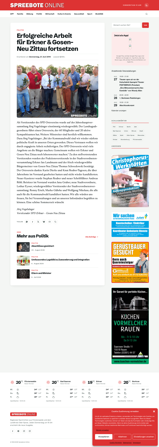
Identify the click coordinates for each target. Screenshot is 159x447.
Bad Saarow (117, 131)
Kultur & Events (64, 14)
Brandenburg (125, 139)
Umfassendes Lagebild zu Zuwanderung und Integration (60, 259)
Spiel (121, 135)
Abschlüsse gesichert (42, 246)
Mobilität (99, 14)
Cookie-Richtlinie (116, 443)
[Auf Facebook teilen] (32, 221)
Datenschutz (127, 443)
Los (145, 25)
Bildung (29, 14)
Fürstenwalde (137, 139)
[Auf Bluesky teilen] (44, 221)
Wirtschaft (49, 14)
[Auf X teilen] (38, 221)
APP (12, 14)
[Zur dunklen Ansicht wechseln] (146, 5)
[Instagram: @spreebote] (24, 431)
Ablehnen (122, 436)
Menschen (141, 135)
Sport (89, 14)
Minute (134, 131)
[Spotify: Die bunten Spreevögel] (18, 431)
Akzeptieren (103, 436)
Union (126, 131)
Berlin (129, 127)
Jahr (135, 127)
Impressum (137, 443)
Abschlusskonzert (126, 105)
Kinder (115, 139)
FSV (114, 127)
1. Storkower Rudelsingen (129, 98)
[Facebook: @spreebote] (12, 431)
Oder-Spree (130, 135)
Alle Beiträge (90, 237)
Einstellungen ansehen (144, 436)
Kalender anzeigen (119, 110)
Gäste (115, 135)
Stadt (141, 131)
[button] (154, 411)
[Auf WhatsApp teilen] (26, 221)
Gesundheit (79, 14)
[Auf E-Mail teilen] (49, 221)
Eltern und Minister (41, 273)
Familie (20, 14)
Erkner (121, 127)
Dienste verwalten (102, 430)
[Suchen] (146, 14)
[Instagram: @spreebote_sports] (29, 431)
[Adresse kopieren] (55, 221)
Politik (39, 14)
